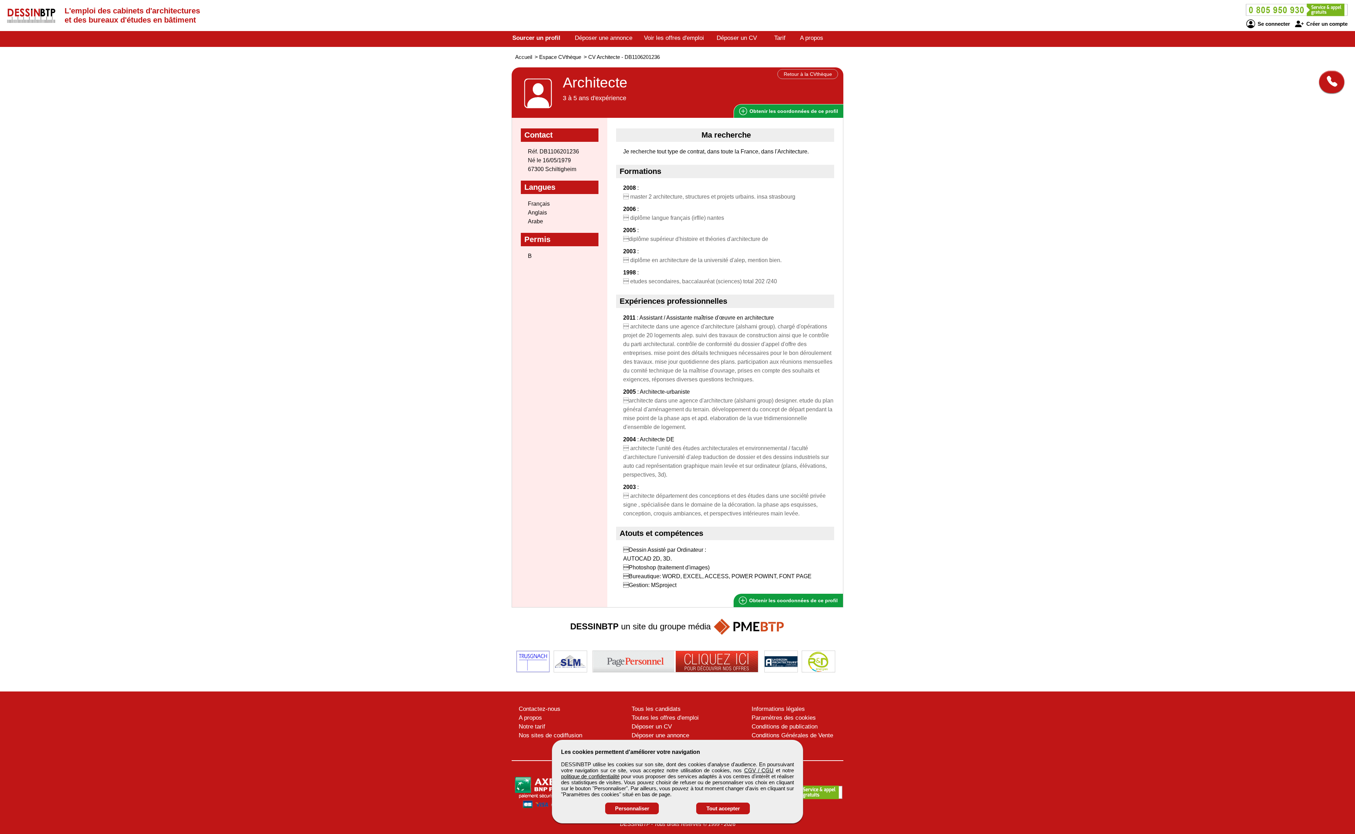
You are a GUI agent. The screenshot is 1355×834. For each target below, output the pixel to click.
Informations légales (778, 709)
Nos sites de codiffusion (550, 735)
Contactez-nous (539, 709)
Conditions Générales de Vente (792, 735)
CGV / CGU (759, 770)
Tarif (779, 38)
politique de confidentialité (590, 776)
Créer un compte (1326, 24)
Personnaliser (632, 808)
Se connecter (1273, 24)
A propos (811, 38)
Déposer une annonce (603, 38)
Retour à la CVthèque (808, 74)
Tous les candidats (656, 709)
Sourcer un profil (536, 38)
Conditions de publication (785, 726)
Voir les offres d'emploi (674, 38)
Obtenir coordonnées (793, 111)
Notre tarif (532, 726)
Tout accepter (723, 808)
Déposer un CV (737, 38)
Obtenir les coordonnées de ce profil (793, 600)
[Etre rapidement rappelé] (1329, 82)
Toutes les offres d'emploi (665, 717)
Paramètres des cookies (784, 717)
